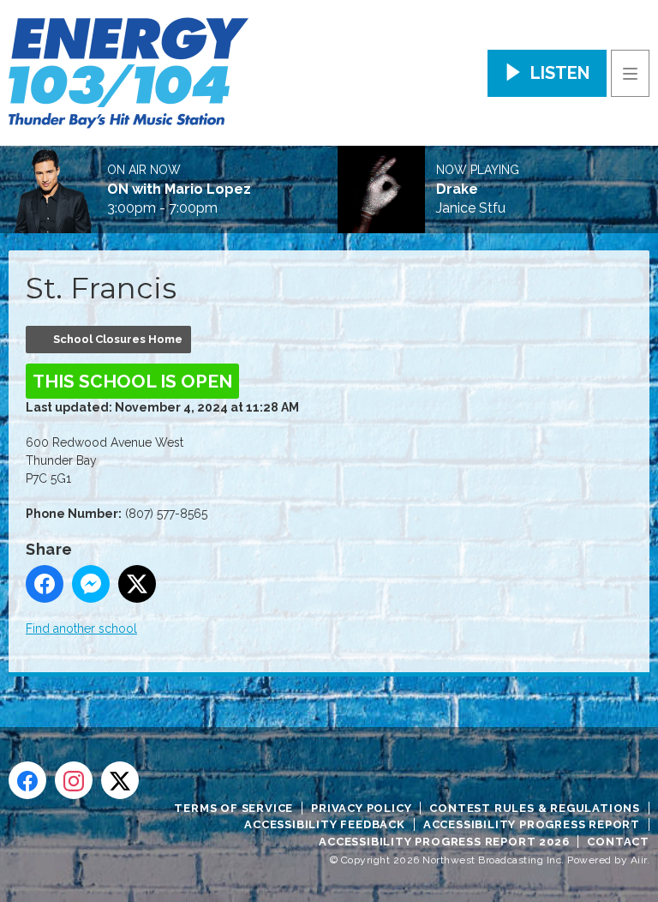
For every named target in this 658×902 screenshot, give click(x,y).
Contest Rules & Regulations (534, 808)
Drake (457, 189)
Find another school (81, 628)
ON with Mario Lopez (179, 189)
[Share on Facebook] (44, 584)
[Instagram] (74, 780)
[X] (120, 780)
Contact (618, 841)
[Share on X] (137, 584)
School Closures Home (117, 339)
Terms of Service (233, 808)
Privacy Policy (361, 808)
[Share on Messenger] (91, 584)
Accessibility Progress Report (531, 824)
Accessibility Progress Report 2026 (444, 841)
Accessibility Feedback (324, 824)
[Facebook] (27, 780)
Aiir (639, 860)
